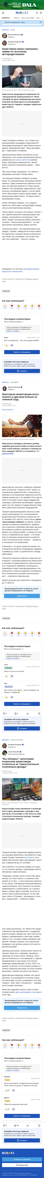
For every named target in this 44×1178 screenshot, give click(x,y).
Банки (12, 30)
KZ (37, 13)
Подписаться (22, 596)
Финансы (6, 18)
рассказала (29, 857)
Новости (17, 18)
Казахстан (6, 291)
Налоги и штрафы (16, 740)
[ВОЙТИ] (41, 13)
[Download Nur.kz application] (22, 5)
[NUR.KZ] (22, 12)
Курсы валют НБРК (28, 18)
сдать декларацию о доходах (27, 1018)
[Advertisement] (22, 123)
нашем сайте (21, 160)
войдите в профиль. (13, 331)
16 (39, 1072)
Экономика (14, 382)
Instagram (23, 371)
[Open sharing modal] (28, 713)
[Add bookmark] (39, 713)
